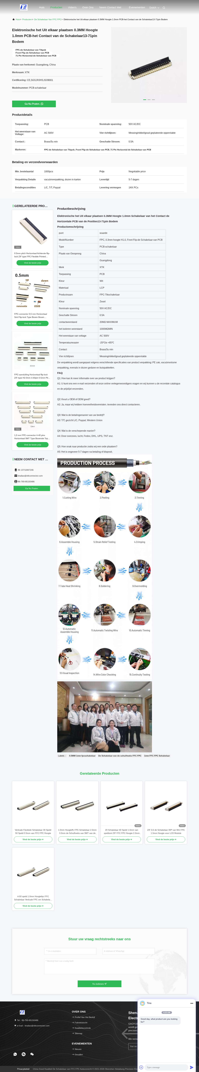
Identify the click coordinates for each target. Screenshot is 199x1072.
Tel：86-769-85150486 (27, 1020)
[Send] (191, 1067)
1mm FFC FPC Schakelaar (157, 756)
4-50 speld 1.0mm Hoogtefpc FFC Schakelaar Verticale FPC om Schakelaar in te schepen (33, 898)
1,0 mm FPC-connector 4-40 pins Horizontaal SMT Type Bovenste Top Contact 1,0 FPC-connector (31, 438)
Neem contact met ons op (110, 9)
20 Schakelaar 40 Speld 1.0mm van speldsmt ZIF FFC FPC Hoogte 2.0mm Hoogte (122, 832)
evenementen (137, 7)
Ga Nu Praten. (32, 104)
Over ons (88, 7)
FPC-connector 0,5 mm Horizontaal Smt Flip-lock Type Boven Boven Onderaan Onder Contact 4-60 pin (30, 317)
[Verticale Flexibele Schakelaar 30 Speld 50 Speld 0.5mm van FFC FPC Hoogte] (33, 805)
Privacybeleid (23, 1069)
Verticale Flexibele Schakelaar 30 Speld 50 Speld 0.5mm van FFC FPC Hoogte (33, 831)
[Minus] (191, 1003)
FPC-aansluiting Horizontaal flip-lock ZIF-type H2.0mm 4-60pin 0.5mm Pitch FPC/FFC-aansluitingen (32, 377)
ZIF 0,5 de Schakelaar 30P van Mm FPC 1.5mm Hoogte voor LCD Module (166, 831)
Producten (56, 7)
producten (27, 19)
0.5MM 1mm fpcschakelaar (82, 756)
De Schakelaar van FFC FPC (47, 19)
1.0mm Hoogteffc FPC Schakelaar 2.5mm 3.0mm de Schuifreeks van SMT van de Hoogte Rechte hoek (77, 832)
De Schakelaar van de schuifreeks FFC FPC (119, 756)
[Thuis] (23, 7)
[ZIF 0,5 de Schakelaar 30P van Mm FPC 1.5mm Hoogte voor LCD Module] (166, 805)
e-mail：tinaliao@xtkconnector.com (33, 1025)
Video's (72, 7)
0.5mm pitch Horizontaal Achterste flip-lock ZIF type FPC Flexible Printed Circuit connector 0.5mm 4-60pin (32, 256)
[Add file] (141, 1067)
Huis (41, 7)
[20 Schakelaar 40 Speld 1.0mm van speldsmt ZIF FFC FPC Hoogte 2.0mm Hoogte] (122, 805)
